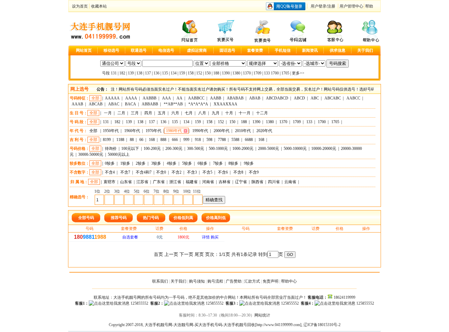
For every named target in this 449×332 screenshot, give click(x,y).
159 (182, 73)
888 (163, 139)
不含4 (110, 172)
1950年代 (111, 130)
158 (191, 73)
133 (267, 73)
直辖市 (109, 182)
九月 (216, 113)
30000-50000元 (90, 154)
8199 (107, 139)
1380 (236, 73)
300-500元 (195, 148)
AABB (215, 98)
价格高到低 (216, 217)
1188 (120, 139)
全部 (95, 98)
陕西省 (257, 182)
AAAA (131, 98)
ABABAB (235, 98)
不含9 (254, 172)
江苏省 (142, 182)
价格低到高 (183, 217)
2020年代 (264, 130)
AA (179, 98)
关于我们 (178, 281)
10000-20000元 (323, 148)
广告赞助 (234, 281)
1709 (257, 73)
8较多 (233, 163)
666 (175, 139)
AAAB (77, 104)
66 (141, 139)
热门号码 (151, 217)
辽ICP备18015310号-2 (322, 324)
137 (148, 73)
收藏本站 (99, 6)
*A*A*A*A (198, 104)
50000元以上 (119, 154)
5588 (235, 139)
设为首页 (80, 6)
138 (139, 73)
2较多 (141, 163)
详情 (206, 237)
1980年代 (174, 130)
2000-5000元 (268, 148)
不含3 (192, 172)
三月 (135, 113)
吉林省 (224, 182)
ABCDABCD (277, 98)
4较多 (172, 163)
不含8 (238, 172)
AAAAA (112, 98)
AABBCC (196, 98)
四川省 (274, 182)
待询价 (111, 148)
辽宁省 (241, 182)
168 (152, 139)
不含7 (125, 172)
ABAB (254, 98)
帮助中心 (289, 281)
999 (186, 139)
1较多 (125, 163)
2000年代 (221, 130)
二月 (121, 113)
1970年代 (153, 130)
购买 (215, 237)
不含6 (223, 172)
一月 (108, 113)
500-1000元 (218, 148)
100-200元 (152, 148)
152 (199, 73)
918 (198, 139)
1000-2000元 (242, 148)
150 (208, 73)
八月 (202, 113)
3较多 (156, 163)
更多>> (298, 73)
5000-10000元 (295, 148)
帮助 (369, 6)
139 (131, 73)
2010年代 (243, 130)
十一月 (244, 113)
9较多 (249, 163)
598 (209, 139)
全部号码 (86, 217)
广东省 (159, 182)
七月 (189, 113)
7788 (222, 139)
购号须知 (197, 281)
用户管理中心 (351, 6)
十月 (229, 113)
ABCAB (96, 104)
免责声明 (270, 281)
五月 (162, 113)
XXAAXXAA (225, 104)
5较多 (187, 163)
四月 (148, 113)
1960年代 (132, 130)
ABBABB (150, 104)
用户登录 (318, 6)
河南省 (208, 182)
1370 (247, 73)
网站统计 (262, 315)
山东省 (126, 182)
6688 (249, 139)
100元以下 (130, 148)
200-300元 (173, 148)
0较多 (110, 163)
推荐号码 (119, 217)
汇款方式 (252, 281)
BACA (130, 104)
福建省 (192, 182)
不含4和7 (144, 172)
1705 (285, 73)
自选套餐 (130, 237)
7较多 (218, 163)
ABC (315, 98)
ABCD (299, 98)
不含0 (161, 172)
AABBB (149, 98)
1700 (275, 73)
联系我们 (160, 281)
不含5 (207, 172)
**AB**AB (173, 104)
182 (122, 73)
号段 (106, 73)
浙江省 (175, 182)
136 (156, 73)
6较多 (202, 163)
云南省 (290, 182)
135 (165, 73)
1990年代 (200, 130)
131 (114, 73)
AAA (166, 98)
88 (132, 139)
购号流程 (215, 281)
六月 (175, 113)
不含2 (176, 172)
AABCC (353, 98)
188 (216, 73)
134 (174, 73)
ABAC (113, 104)
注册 (331, 6)
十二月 (262, 113)
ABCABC (332, 98)
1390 (226, 73)
